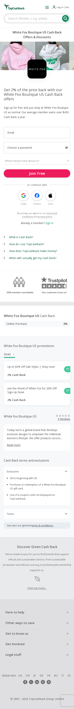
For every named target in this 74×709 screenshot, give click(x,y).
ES (69, 675)
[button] (47, 7)
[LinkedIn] (37, 682)
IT (62, 675)
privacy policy (45, 216)
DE (41, 675)
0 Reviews (64, 419)
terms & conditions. (42, 525)
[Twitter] (31, 682)
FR (48, 675)
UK (20, 675)
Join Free (37, 173)
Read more (13, 445)
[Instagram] (43, 682)
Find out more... (37, 588)
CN (28, 675)
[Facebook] (25, 682)
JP (34, 675)
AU (56, 675)
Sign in (49, 223)
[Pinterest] (49, 682)
